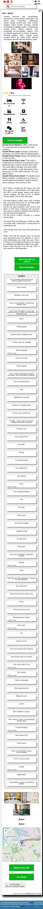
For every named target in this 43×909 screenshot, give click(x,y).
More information (26, 267)
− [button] (5, 834)
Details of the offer (21, 868)
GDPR (23, 906)
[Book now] (39, 11)
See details (21, 877)
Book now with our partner (27, 260)
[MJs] (21, 48)
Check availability (15, 140)
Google (31, 902)
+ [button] (5, 830)
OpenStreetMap (35, 861)
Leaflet (27, 861)
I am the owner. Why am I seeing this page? (15, 885)
